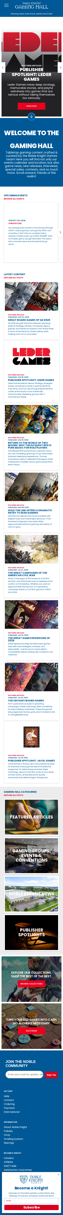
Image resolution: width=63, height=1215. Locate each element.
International (11, 1112)
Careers (9, 1158)
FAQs (7, 1135)
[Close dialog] (58, 1174)
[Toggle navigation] (6, 5)
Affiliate (8, 1162)
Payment (9, 1108)
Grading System (13, 1139)
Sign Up (51, 1075)
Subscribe (31, 1207)
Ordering (9, 1104)
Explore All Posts (13, 277)
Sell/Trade (10, 1166)
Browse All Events (14, 198)
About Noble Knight (15, 1127)
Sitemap (9, 1143)
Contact (9, 1100)
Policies (8, 1131)
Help (6, 1096)
